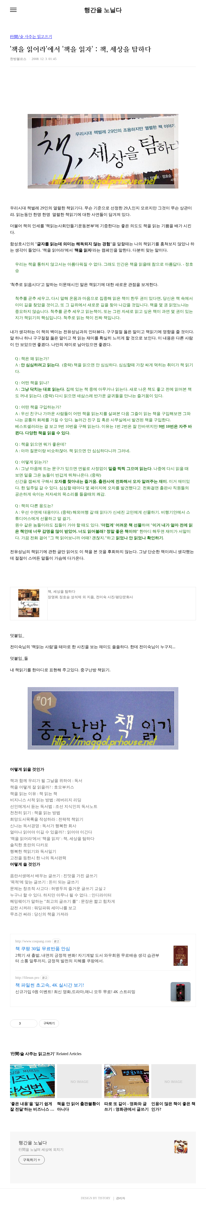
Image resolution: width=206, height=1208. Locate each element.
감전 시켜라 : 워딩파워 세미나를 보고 (43, 908)
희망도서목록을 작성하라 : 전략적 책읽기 (46, 819)
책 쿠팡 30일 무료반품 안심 (42, 948)
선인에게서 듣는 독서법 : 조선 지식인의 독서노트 (53, 806)
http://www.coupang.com (33, 941)
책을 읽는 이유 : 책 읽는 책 (33, 794)
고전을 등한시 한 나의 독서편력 (38, 858)
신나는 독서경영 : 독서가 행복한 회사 (43, 826)
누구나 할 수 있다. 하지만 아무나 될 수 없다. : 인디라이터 (61, 895)
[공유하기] (25, 1023)
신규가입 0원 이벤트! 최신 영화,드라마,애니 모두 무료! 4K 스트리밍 (75, 992)
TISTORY (104, 1198)
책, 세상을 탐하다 (61, 591)
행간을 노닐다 (103, 10)
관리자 (120, 1198)
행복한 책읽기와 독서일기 (33, 851)
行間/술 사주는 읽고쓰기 (31, 37)
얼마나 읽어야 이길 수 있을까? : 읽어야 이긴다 (51, 832)
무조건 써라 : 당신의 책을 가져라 (39, 914)
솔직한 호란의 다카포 (29, 845)
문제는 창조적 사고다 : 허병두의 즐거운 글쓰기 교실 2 (58, 888)
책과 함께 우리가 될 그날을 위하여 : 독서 (46, 780)
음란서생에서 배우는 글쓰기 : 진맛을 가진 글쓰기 (53, 876)
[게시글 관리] (32, 1023)
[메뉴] (13, 10)
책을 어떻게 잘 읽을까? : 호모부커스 (42, 787)
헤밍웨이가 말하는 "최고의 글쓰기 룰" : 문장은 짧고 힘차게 (62, 901)
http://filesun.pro (27, 978)
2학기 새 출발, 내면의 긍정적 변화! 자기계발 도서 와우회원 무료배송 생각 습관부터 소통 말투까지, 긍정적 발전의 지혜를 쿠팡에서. (87, 958)
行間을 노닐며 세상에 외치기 (41, 1150)
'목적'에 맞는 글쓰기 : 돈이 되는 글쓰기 (44, 882)
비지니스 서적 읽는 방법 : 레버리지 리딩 (45, 800)
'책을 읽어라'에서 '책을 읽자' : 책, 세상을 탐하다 (52, 838)
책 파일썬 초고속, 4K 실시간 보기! (49, 985)
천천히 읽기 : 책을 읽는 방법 (35, 813)
